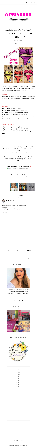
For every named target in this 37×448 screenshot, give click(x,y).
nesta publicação (22, 114)
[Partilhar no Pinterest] (20, 174)
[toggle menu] (2, 2)
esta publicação (13, 112)
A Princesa (18, 108)
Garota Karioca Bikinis (21, 110)
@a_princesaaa (23, 127)
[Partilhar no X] (15, 174)
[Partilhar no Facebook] (17, 174)
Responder (5, 212)
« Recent (5, 251)
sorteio (20, 176)
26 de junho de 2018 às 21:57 (14, 202)
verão (26, 176)
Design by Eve (23, 445)
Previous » (30, 251)
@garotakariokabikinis (22, 129)
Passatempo (14, 176)
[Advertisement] (18, 402)
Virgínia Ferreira (10, 200)
